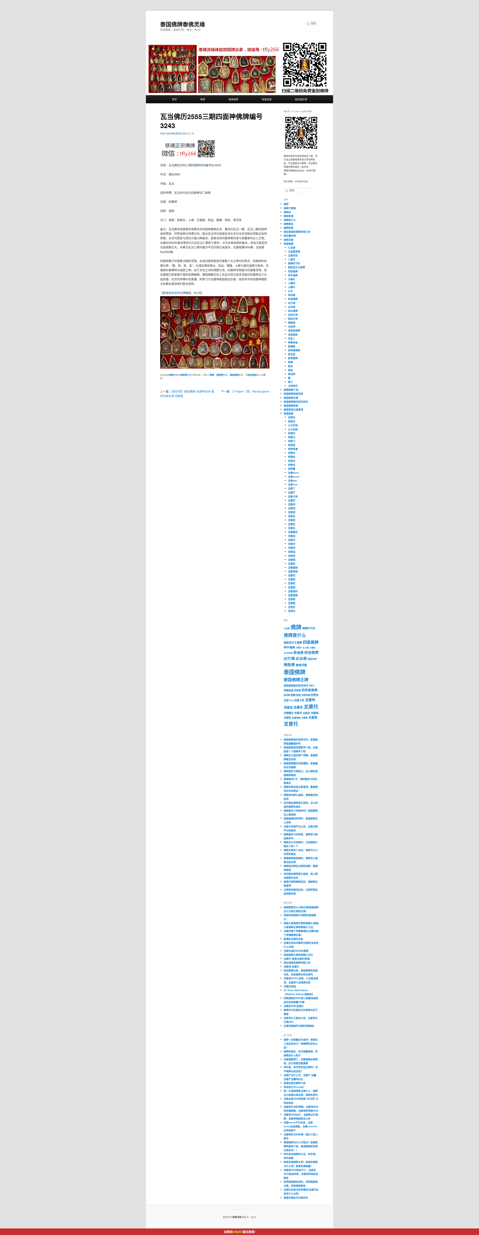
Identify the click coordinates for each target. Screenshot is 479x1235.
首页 (174, 99)
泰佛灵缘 (288, 239)
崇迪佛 (291, 295)
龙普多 (291, 607)
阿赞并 (291, 461)
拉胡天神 (293, 314)
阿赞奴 (291, 456)
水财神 (291, 326)
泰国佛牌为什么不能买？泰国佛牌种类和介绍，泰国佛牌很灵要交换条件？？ (301, 1146)
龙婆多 (291, 516)
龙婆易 (291, 536)
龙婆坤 (291, 504)
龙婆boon (293, 472)
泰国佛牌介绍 (291, 389)
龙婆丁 (291, 488)
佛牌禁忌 (288, 223)
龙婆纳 (291, 579)
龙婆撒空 (293, 532)
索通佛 (291, 346)
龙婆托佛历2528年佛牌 (296, 950)
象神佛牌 (293, 358)
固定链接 (252, 375)
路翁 (290, 370)
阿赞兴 (291, 437)
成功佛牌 (293, 310)
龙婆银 (291, 603)
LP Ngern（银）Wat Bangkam (250, 391)
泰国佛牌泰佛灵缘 (182, 24)
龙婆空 (291, 575)
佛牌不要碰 (290, 208)
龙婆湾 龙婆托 (291, 966)
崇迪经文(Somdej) (294, 1087)
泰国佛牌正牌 (291, 397)
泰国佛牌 (233, 99)
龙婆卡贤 (293, 496)
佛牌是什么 (186, 375)
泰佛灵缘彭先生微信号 (296, 1197)
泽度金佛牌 (294, 330)
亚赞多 (291, 417)
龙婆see (292, 480)
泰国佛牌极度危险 (293, 393)
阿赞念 (291, 465)
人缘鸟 (291, 259)
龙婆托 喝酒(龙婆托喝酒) (297, 958)
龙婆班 (291, 555)
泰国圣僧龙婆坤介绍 (295, 1083)
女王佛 (306, 647)
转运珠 (291, 374)
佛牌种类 (288, 227)
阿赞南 (291, 445)
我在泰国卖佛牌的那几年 (297, 231)
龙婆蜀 (291, 587)
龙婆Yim (293, 484)
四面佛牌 (293, 271)
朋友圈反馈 (301, 99)
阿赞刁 (291, 441)
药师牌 (287, 695)
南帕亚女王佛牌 (296, 267)
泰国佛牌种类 (291, 405)
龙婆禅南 (293, 571)
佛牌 (202, 99)
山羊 (290, 291)
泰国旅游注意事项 (293, 409)
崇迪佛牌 (293, 298)
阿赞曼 (291, 468)
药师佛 (297, 690)
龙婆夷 (291, 520)
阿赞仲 (291, 433)
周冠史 (291, 421)
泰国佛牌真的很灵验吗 (296, 401)
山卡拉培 (293, 425)
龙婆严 (291, 492)
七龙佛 (291, 247)
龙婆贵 (304, 717)
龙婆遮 (291, 599)
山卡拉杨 (293, 429)
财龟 (290, 366)
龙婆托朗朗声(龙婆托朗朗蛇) (299, 1025)
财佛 (290, 362)
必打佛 (291, 303)
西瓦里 (291, 354)
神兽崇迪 (293, 342)
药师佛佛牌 (294, 350)
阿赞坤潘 (293, 449)
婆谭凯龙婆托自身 (293, 939)
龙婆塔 (291, 512)
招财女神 (293, 318)
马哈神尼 (293, 385)
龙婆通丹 (293, 591)
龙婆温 (291, 551)
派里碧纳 (293, 334)
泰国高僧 (266, 99)
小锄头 (291, 287)
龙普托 (291, 611)
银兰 (290, 381)
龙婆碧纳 (293, 567)
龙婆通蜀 (293, 595)
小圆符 (291, 283)
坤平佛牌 (293, 275)
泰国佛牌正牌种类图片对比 (298, 954)
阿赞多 (291, 453)
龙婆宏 (291, 524)
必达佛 (291, 307)
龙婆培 (291, 508)
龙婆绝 (291, 583)
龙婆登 (291, 563)
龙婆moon (294, 476)
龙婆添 (291, 547)
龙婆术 (291, 543)
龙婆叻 (291, 500)
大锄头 (291, 279)
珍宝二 (291, 338)
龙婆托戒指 (290, 986)
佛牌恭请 (288, 216)
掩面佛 (291, 322)
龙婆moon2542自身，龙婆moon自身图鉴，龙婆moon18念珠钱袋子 (300, 1126)
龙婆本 (291, 539)
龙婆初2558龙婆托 (293, 1006)
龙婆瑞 (291, 559)
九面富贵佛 (294, 251)
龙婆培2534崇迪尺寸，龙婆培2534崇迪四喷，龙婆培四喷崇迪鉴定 (301, 1173)
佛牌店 (287, 212)
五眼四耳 (293, 255)
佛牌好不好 (294, 263)
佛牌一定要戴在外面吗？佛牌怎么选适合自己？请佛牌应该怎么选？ (301, 1043)
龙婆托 (291, 528)
